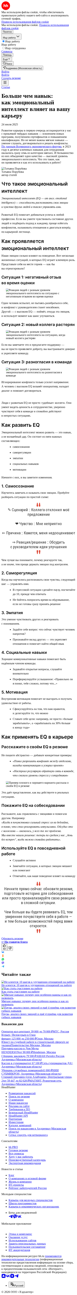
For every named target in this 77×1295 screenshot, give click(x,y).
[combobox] (17, 1285)
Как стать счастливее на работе (20, 991)
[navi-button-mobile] (5, 83)
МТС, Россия (61, 1031)
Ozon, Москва (44, 1038)
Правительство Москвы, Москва (31, 1045)
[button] (5, 71)
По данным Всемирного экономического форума (31, 146)
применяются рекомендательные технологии (31, 1258)
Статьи (5, 87)
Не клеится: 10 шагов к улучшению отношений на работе (36, 985)
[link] (7, 63)
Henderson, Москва (44, 1052)
